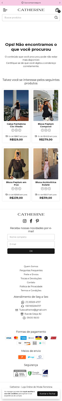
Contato (31, 282)
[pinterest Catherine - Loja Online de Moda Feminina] (37, 221)
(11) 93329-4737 (33, 302)
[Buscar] (55, 17)
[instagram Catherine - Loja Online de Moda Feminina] (24, 221)
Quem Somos (31, 266)
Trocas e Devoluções (31, 278)
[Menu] (5, 9)
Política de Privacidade (31, 286)
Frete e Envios (31, 274)
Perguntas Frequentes (31, 270)
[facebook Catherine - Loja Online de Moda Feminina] (31, 221)
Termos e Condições (31, 290)
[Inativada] (45, 373)
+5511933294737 (33, 306)
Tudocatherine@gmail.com (33, 310)
